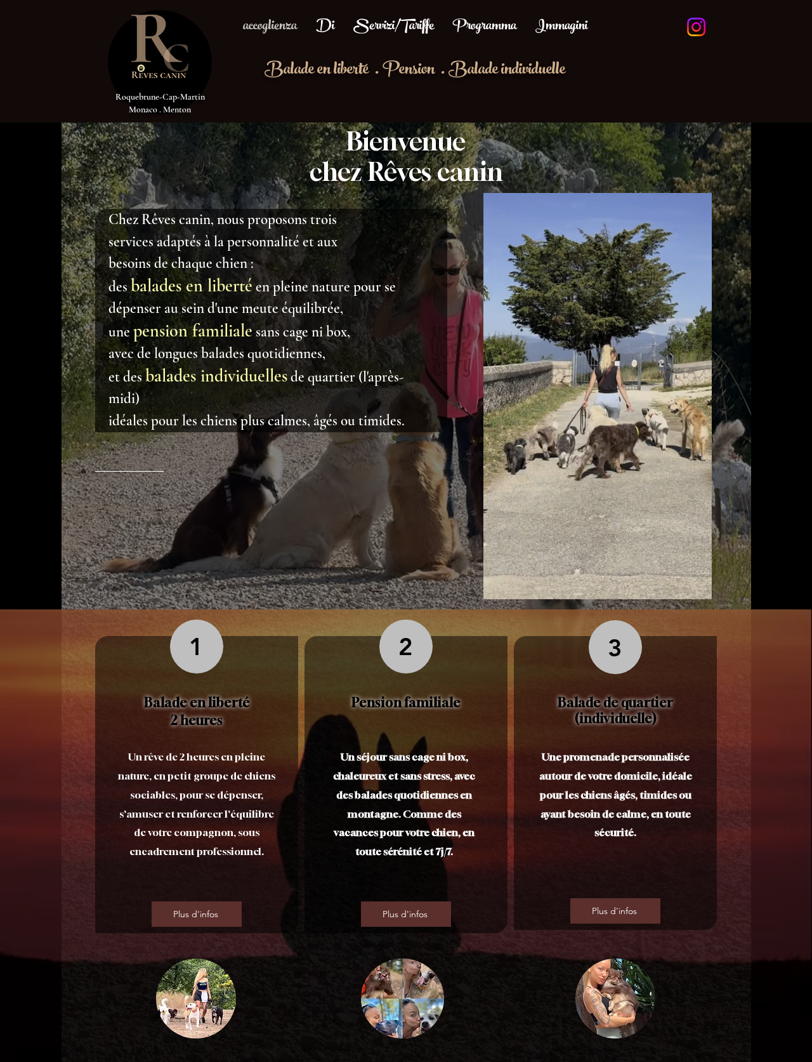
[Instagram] (696, 27)
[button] (695, 585)
